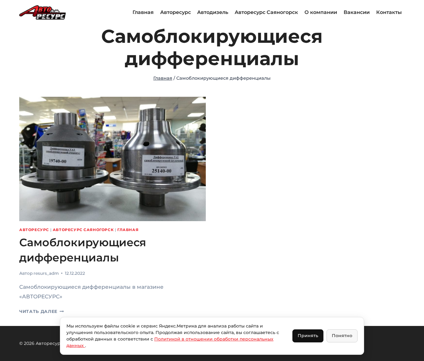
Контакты (389, 12)
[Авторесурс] (42, 12)
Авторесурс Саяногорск (266, 12)
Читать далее (41, 311)
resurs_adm (46, 273)
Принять (308, 335)
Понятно (342, 335)
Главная (143, 12)
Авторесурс (175, 12)
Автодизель (212, 12)
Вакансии (357, 12)
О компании (320, 12)
